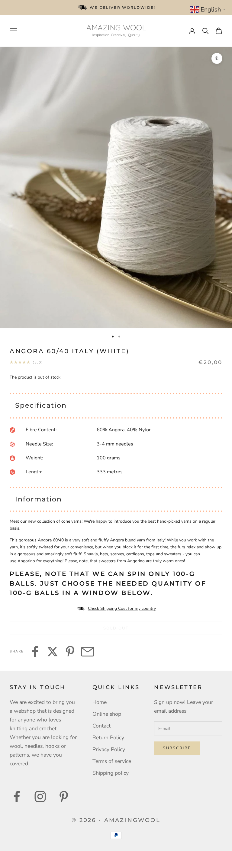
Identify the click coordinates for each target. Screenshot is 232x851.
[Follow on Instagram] (40, 796)
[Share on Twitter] (53, 652)
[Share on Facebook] (35, 652)
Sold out (116, 628)
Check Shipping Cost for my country (122, 608)
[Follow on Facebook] (17, 796)
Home (99, 702)
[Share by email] (88, 652)
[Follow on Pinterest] (64, 796)
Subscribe (177, 748)
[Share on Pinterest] (70, 652)
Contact (101, 725)
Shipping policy (110, 773)
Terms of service (111, 761)
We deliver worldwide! (122, 7)
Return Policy (108, 737)
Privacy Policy (108, 749)
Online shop (106, 714)
